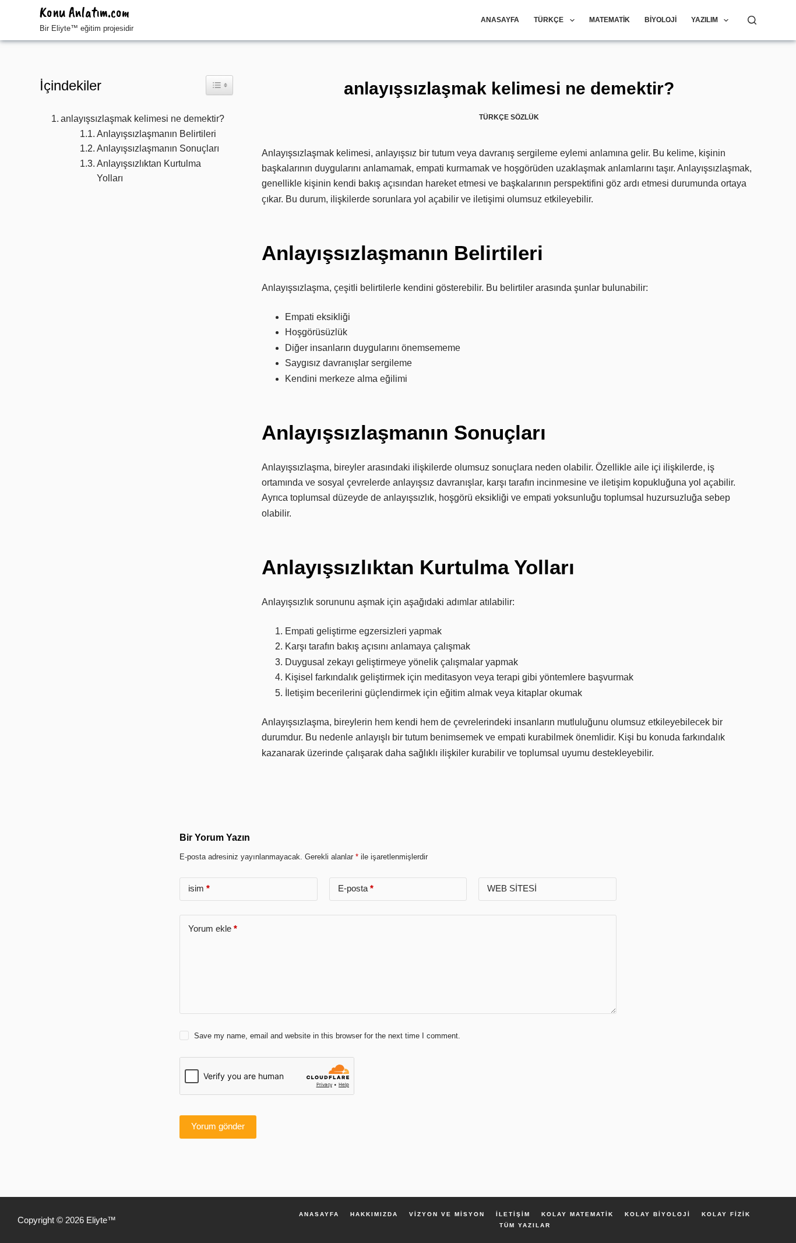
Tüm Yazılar (525, 1225)
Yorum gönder (218, 1126)
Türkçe (548, 20)
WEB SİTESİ (512, 888)
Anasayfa (500, 20)
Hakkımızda (374, 1214)
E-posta (356, 888)
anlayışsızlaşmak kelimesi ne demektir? (142, 119)
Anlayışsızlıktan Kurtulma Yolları (149, 171)
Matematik (609, 20)
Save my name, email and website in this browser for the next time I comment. (327, 1035)
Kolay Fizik (726, 1214)
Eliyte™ (101, 1220)
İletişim (513, 1214)
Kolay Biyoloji (658, 1214)
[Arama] (752, 20)
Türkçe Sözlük (509, 117)
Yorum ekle (212, 928)
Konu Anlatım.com (84, 12)
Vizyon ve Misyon (447, 1214)
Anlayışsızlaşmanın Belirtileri (156, 134)
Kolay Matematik (577, 1214)
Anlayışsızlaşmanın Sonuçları (158, 148)
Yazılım (704, 20)
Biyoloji (660, 20)
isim (199, 888)
